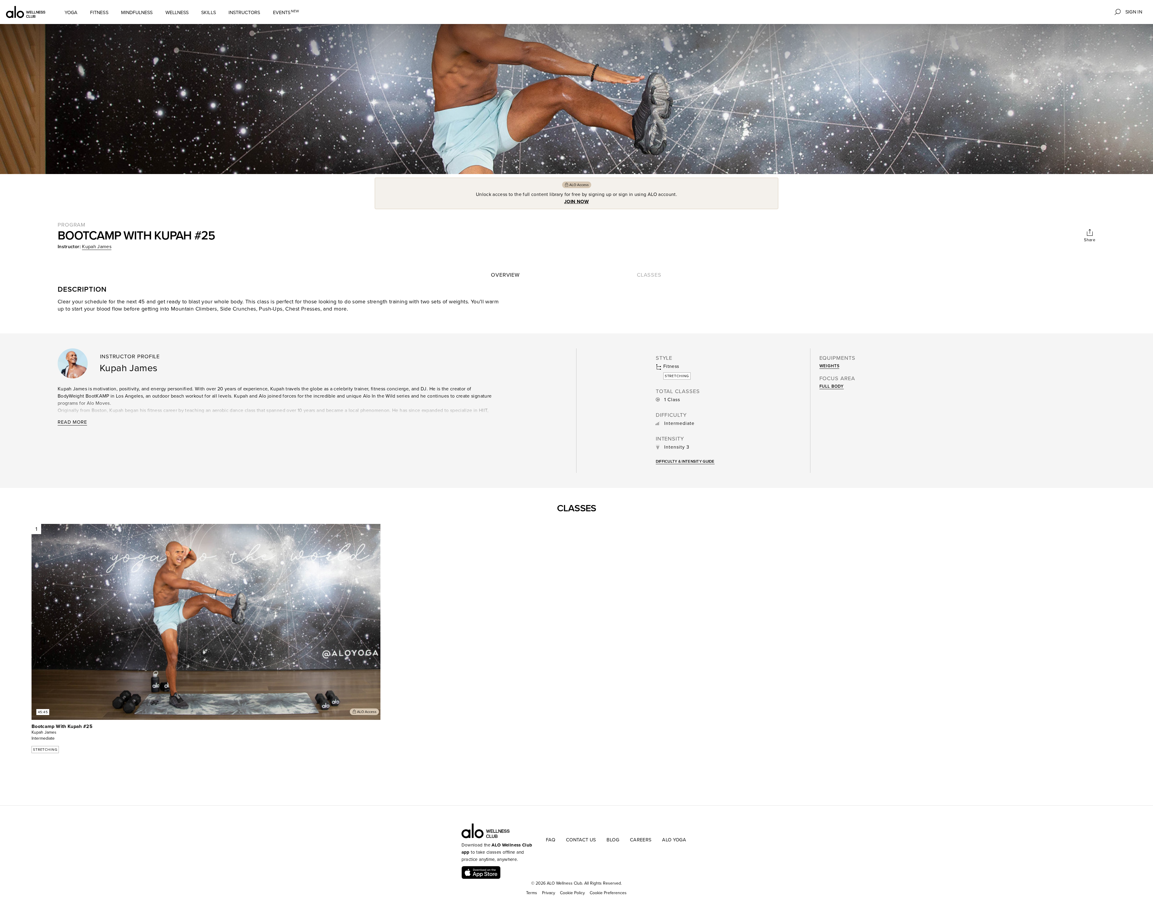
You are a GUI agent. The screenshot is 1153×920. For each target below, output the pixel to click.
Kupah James (96, 247)
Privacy (548, 892)
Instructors (244, 13)
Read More (72, 422)
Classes (649, 275)
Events (286, 12)
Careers (640, 840)
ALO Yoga (674, 840)
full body (831, 386)
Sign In (1133, 12)
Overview (505, 275)
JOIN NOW (576, 202)
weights (829, 365)
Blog (613, 840)
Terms (531, 892)
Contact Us (581, 840)
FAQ (550, 840)
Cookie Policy (572, 892)
